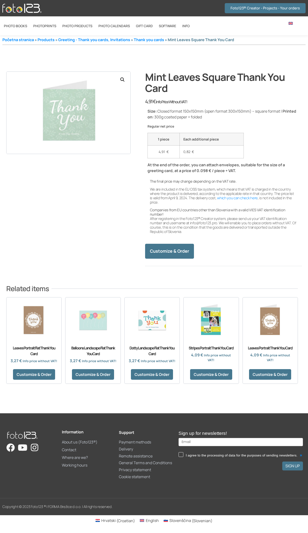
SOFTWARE (167, 26)
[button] (122, 79)
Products (46, 39)
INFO (186, 26)
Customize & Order (169, 251)
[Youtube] (22, 447)
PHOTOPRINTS (44, 26)
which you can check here (237, 197)
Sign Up (292, 466)
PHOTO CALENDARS (114, 26)
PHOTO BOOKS (15, 26)
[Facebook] (10, 447)
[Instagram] (34, 447)
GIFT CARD (144, 26)
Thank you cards (149, 39)
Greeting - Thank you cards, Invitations (94, 39)
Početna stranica (18, 39)
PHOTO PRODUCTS (77, 26)
